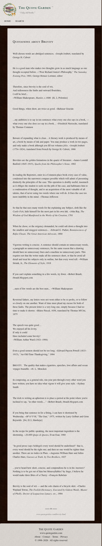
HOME (7, 21)
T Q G (51, 529)
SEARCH (19, 21)
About (37, 536)
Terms (55, 536)
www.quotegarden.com (51, 533)
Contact (46, 536)
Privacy (64, 536)
